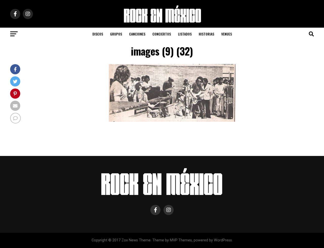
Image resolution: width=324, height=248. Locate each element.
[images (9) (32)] (172, 120)
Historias (206, 34)
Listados (185, 34)
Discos (97, 34)
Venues (226, 34)
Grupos (116, 34)
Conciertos (161, 34)
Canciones (137, 34)
